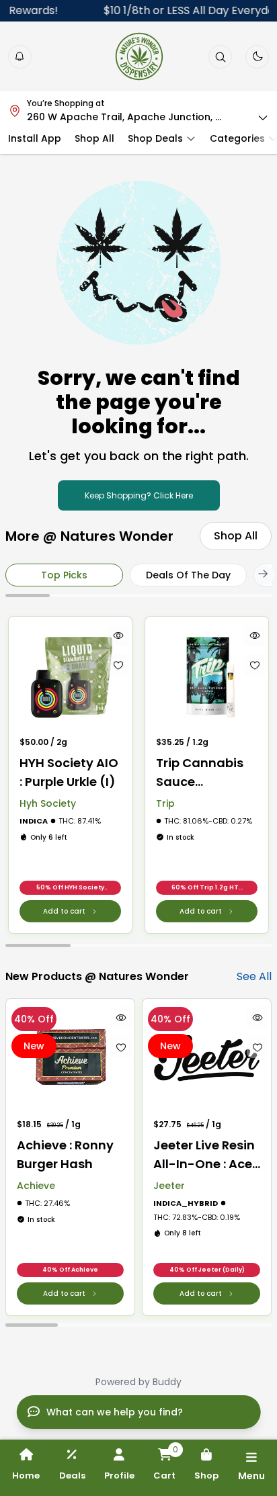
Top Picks (64, 575)
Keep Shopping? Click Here (139, 495)
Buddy (167, 1382)
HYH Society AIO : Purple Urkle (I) (68, 772)
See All (254, 976)
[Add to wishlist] (118, 665)
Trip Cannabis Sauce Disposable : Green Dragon (199, 772)
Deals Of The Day (188, 575)
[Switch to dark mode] (257, 56)
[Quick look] (118, 635)
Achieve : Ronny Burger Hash (65, 1154)
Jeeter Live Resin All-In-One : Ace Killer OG (204, 1155)
